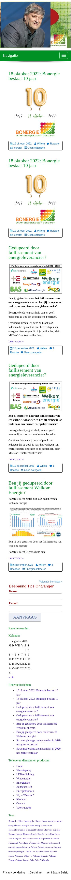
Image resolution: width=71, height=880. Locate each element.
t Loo (27, 852)
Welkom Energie (40, 856)
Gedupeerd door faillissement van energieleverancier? (27, 252)
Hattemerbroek (30, 834)
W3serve (19, 856)
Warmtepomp (23, 770)
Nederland (13, 843)
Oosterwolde (34, 843)
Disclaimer (36, 872)
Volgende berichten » (51, 581)
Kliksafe (55, 838)
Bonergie (12, 821)
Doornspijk (29, 821)
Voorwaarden (23, 807)
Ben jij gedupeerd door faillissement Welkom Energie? (30, 487)
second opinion (23, 847)
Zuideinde (44, 860)
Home (19, 766)
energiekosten (14, 825)
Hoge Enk (49, 834)
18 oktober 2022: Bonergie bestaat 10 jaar (34, 76)
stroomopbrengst (53, 847)
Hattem (11, 834)
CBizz (20, 821)
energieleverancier (43, 825)
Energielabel (23, 782)
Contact (20, 803)
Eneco (45, 821)
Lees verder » (16, 341)
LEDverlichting (25, 774)
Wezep (19, 860)
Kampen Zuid (19, 838)
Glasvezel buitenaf (34, 830)
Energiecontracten (35, 568)
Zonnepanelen (24, 786)
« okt (11, 677)
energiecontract (55, 821)
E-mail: (13, 603)
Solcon (34, 847)
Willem (41, 143)
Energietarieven (25, 791)
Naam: (13, 591)
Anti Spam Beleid (57, 872)
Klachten (21, 799)
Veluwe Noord (42, 852)
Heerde (40, 834)
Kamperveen (32, 838)
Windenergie (23, 778)
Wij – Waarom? (25, 795)
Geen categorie (36, 147)
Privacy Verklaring (14, 872)
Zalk (32, 860)
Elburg (38, 821)
